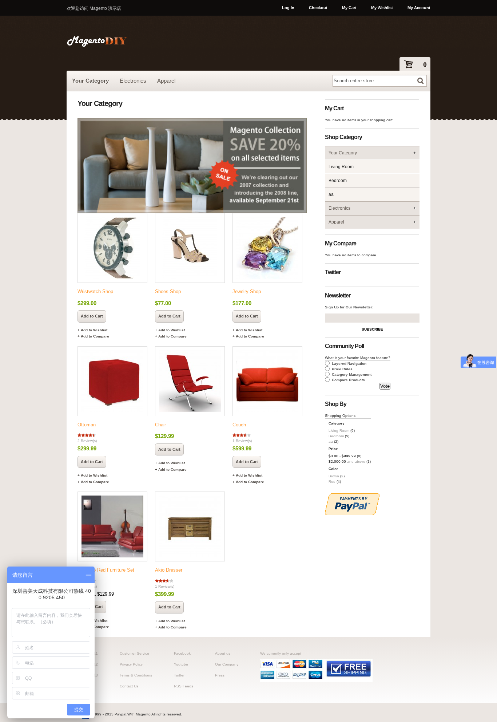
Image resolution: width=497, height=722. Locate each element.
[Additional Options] (352, 514)
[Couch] (265, 381)
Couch (239, 424)
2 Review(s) (87, 441)
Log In (288, 7)
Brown (334, 476)
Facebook (182, 653)
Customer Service (134, 653)
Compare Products (348, 380)
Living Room (341, 166)
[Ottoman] (110, 381)
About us (222, 653)
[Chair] (188, 381)
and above (347, 461)
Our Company (226, 664)
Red (332, 482)
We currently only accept (280, 653)
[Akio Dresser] (188, 526)
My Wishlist (382, 7)
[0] (404, 64)
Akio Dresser (168, 570)
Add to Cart (92, 316)
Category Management (351, 374)
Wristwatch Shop (95, 291)
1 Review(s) (242, 441)
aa (331, 194)
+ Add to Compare (93, 336)
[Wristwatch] (110, 248)
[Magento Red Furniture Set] (110, 526)
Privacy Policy (131, 664)
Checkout (318, 7)
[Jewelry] (265, 248)
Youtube (181, 664)
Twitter (179, 675)
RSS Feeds (183, 686)
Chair (160, 424)
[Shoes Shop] (188, 248)
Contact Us (129, 686)
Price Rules (342, 369)
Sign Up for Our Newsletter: (349, 307)
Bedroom (338, 180)
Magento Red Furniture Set (105, 570)
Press (219, 675)
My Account (418, 7)
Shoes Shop (168, 291)
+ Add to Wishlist (92, 330)
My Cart (349, 7)
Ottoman (86, 424)
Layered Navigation (349, 364)
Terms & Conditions (136, 675)
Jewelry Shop (246, 291)
